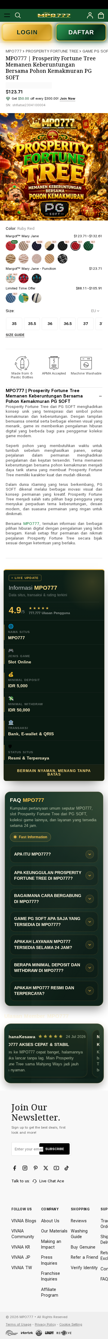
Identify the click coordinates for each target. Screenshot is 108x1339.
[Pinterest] (36, 1168)
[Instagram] (25, 1168)
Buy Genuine (83, 1247)
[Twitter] (46, 1168)
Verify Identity (84, 1267)
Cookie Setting (70, 1324)
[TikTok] (67, 1168)
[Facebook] (15, 1168)
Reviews (79, 1221)
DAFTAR (81, 32)
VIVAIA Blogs (23, 1221)
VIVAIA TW (21, 1267)
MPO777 (14, 51)
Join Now (67, 98)
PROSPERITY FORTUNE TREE (52, 51)
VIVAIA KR (20, 1247)
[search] (17, 15)
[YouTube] (57, 1168)
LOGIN (27, 32)
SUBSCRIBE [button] (54, 1149)
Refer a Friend (84, 1257)
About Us (50, 1221)
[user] (90, 15)
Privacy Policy (45, 1324)
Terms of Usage (18, 1324)
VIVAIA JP (20, 1257)
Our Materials (54, 1231)
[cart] (101, 15)
